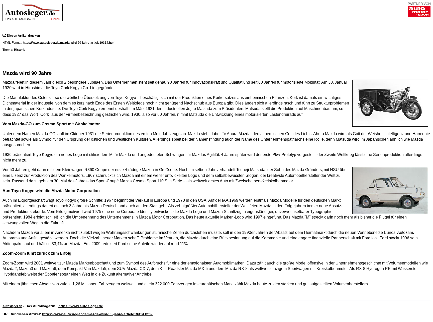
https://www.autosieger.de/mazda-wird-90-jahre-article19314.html (69, 42)
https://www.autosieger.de (80, 306)
